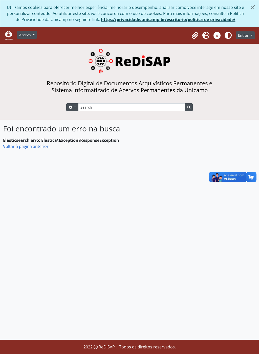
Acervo (25, 34)
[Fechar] (253, 7)
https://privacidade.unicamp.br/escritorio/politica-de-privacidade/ (168, 19)
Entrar (244, 35)
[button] (194, 35)
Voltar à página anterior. (26, 146)
